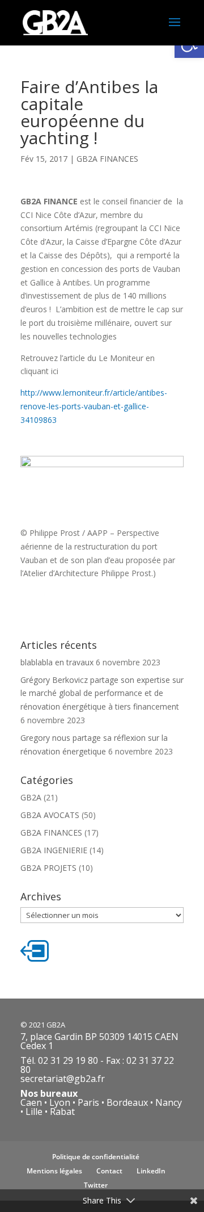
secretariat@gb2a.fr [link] (62, 1078)
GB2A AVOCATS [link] (49, 815)
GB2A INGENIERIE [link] (53, 850)
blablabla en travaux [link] (57, 662)
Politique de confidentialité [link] (95, 1156)
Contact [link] (109, 1171)
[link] (55, 21)
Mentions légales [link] (54, 1171)
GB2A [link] (30, 797)
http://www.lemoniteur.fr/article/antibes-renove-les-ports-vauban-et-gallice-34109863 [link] (93, 406)
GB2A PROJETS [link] (48, 867)
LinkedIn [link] (151, 1171)
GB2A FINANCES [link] (107, 158)
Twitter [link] (96, 1185)
